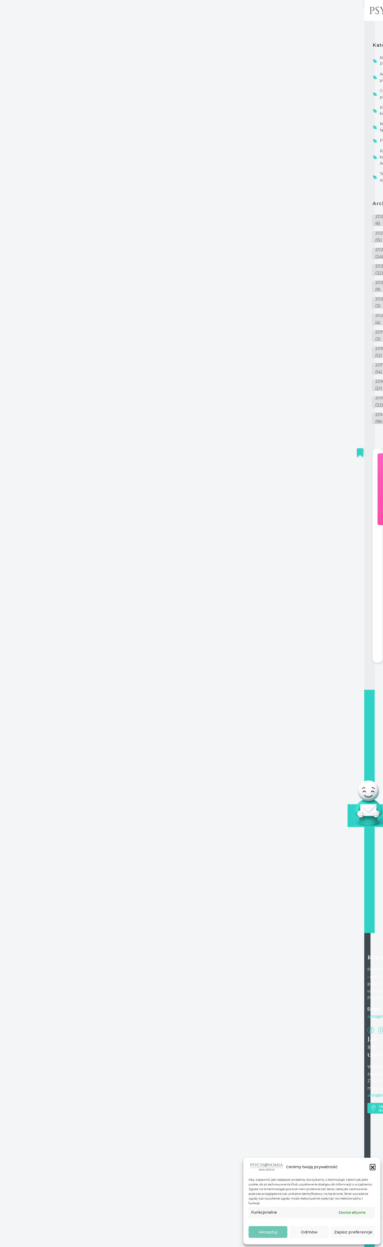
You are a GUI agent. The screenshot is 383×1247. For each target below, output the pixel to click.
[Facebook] (370, 1030)
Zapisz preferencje (353, 1232)
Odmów (309, 1232)
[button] (372, 1166)
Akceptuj (268, 1232)
